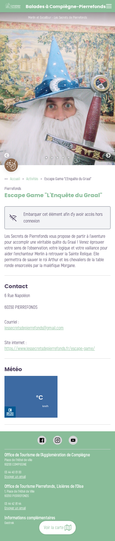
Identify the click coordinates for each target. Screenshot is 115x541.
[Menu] (109, 6)
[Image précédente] (6, 88)
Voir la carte (54, 527)
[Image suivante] (108, 88)
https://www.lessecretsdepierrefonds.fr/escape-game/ (49, 348)
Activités (32, 179)
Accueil (15, 179)
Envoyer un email (15, 477)
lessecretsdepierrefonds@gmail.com (34, 328)
